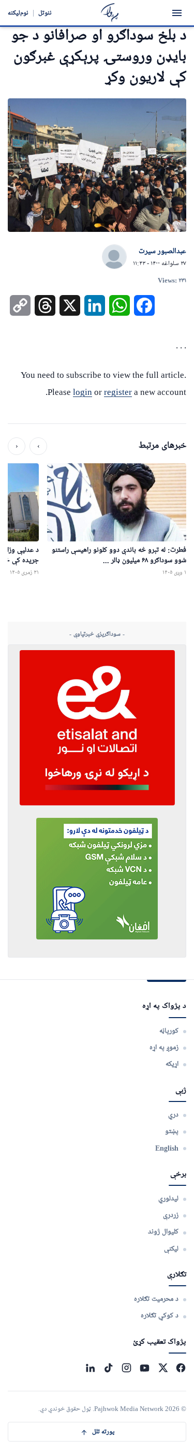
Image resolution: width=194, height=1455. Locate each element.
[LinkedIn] (90, 1367)
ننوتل (45, 12)
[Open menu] (177, 13)
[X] (162, 1367)
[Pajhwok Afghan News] (110, 13)
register (118, 392)
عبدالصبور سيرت (162, 251)
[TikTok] (108, 1367)
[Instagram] (126, 1367)
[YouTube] (144, 1367)
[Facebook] (180, 1367)
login (82, 392)
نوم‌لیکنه (18, 12)
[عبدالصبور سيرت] (114, 257)
